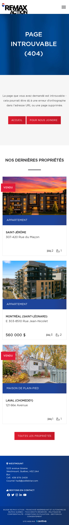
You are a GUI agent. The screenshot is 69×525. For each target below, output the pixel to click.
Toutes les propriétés (35, 436)
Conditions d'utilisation (37, 514)
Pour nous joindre (44, 120)
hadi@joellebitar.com (27, 481)
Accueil (16, 120)
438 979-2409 (20, 478)
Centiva (41, 521)
